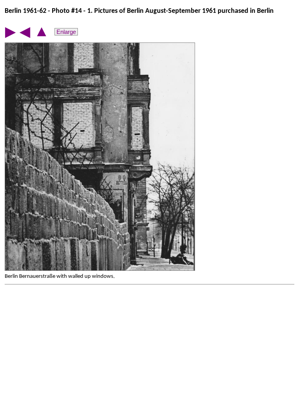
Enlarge (66, 31)
